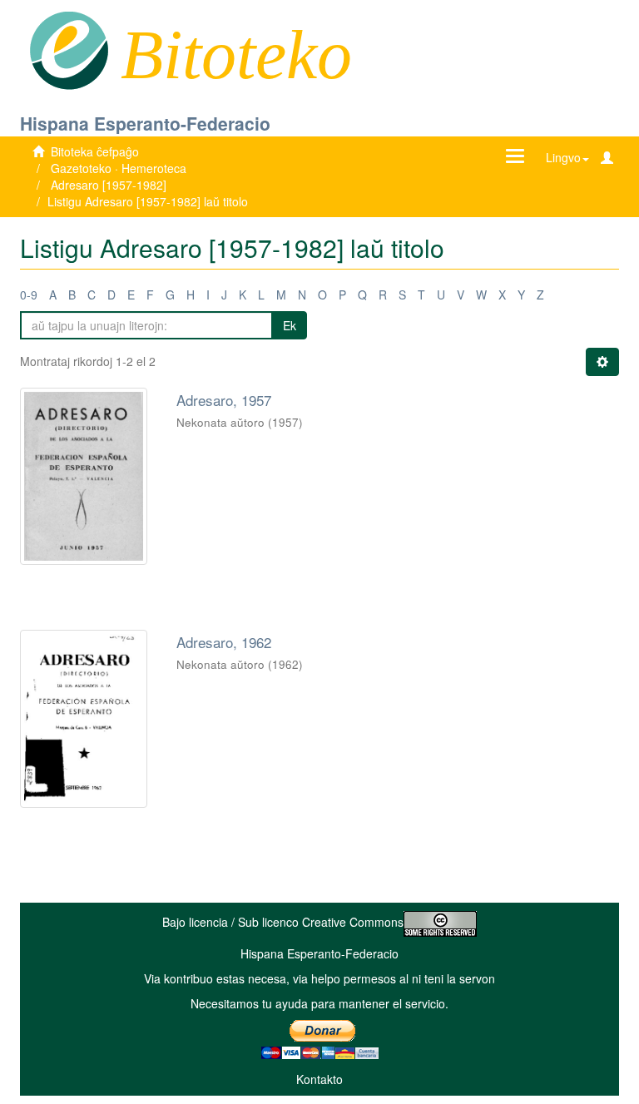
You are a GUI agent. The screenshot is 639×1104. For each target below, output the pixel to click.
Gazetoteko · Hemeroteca (118, 168)
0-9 (28, 294)
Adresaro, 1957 (223, 399)
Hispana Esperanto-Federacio (145, 123)
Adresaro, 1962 (223, 641)
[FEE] (68, 49)
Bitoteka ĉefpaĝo (95, 151)
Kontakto (319, 1079)
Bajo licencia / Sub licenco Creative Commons (283, 921)
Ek (289, 325)
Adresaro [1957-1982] (108, 184)
